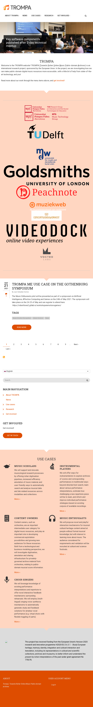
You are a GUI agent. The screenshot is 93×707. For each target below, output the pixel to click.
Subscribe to (4, 357)
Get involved (63, 16)
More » (17, 499)
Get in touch (12, 435)
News (25, 16)
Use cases (35, 16)
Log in (53, 685)
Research (49, 16)
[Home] (18, 7)
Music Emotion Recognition (22, 318)
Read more (24, 328)
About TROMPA (11, 16)
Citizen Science (38, 318)
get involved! (59, 80)
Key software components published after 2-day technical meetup (26, 43)
